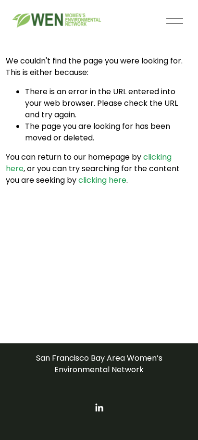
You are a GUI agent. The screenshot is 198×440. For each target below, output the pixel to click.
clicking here (102, 180)
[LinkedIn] (99, 408)
